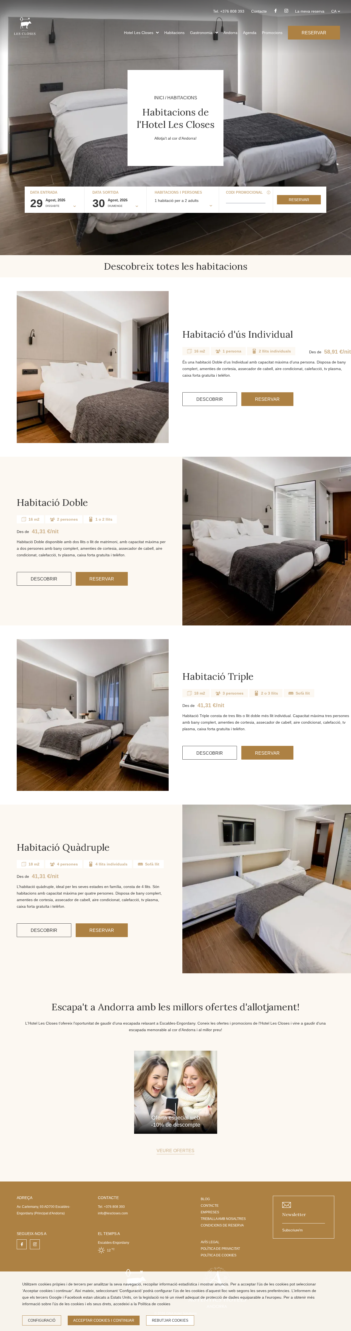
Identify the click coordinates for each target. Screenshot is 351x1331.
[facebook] (276, 12)
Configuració (41, 1320)
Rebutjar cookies (170, 1320)
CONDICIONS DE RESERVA (222, 1225)
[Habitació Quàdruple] (266, 889)
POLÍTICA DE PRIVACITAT (220, 1249)
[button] (157, 32)
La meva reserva (309, 11)
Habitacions (174, 32)
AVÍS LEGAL (210, 1242)
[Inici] (24, 39)
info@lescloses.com (113, 1213)
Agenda (249, 32)
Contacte (259, 11)
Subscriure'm (292, 1230)
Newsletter (294, 1214)
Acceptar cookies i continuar (103, 1320)
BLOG (205, 1199)
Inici (159, 97)
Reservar (299, 200)
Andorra (230, 32)
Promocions (272, 32)
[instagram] (286, 12)
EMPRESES (210, 1212)
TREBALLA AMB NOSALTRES (223, 1219)
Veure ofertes (175, 1150)
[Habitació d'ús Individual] (93, 367)
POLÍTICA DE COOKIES (218, 1255)
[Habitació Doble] (266, 541)
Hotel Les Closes (138, 32)
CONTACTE (210, 1206)
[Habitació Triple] (93, 715)
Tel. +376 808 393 (228, 11)
